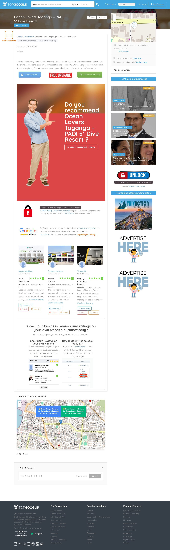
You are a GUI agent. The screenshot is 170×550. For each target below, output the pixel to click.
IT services (127, 536)
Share (103, 17)
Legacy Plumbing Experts (81, 281)
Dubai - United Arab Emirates (98, 517)
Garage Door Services (132, 510)
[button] (9, 35)
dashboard (80, 346)
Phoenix (90, 536)
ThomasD (81, 271)
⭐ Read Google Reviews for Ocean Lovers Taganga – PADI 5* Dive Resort (48, 411)
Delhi (89, 530)
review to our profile (86, 228)
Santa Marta (29, 36)
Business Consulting (131, 514)
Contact (54, 536)
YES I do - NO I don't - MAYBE (81, 147)
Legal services (129, 539)
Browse (95, 476)
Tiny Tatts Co (119, 104)
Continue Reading (35, 299)
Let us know (45, 234)
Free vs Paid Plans (58, 526)
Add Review (23, 25)
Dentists (126, 517)
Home (19, 36)
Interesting (26, 305)
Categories (109, 4)
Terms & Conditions (58, 539)
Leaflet (84, 448)
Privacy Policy (56, 543)
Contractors (128, 526)
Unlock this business (61, 210)
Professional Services (122, 128)
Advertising (127, 533)
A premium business (91, 74)
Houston (90, 523)
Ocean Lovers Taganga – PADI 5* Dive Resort (60, 207)
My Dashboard (56, 510)
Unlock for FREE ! (31, 74)
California (90, 526)
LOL (25, 309)
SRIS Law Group (120, 131)
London (90, 510)
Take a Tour (55, 530)
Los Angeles (92, 520)
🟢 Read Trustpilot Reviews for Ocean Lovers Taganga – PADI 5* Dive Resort (73, 411)
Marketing (127, 520)
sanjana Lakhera (26, 271)
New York (90, 514)
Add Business (158, 4)
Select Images (81, 476)
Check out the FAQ (58, 523)
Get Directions (123, 51)
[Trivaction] (133, 214)
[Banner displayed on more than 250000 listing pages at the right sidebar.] (133, 248)
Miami (89, 539)
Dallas (89, 543)
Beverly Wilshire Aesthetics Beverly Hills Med (133, 158)
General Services (130, 523)
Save (92, 17)
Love (36, 309)
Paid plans (69, 213)
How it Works (56, 520)
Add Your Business (58, 514)
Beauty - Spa (119, 100)
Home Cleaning (129, 530)
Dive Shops (23, 454)
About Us (54, 533)
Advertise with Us (57, 517)
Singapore (91, 533)
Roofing (126, 543)
